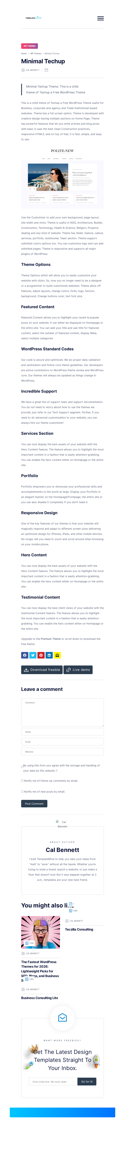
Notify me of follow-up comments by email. (51, 780)
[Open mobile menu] (99, 18)
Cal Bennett (32, 70)
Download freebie (45, 670)
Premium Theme (51, 638)
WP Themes (29, 46)
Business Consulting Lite (39, 998)
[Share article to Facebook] (24, 655)
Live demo (81, 670)
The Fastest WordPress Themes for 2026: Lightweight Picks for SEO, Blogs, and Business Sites (40, 971)
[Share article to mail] (57, 655)
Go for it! (86, 1081)
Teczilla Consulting (79, 929)
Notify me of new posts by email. (44, 791)
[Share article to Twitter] (32, 655)
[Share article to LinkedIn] (49, 655)
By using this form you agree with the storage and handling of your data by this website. (61, 768)
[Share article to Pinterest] (41, 655)
